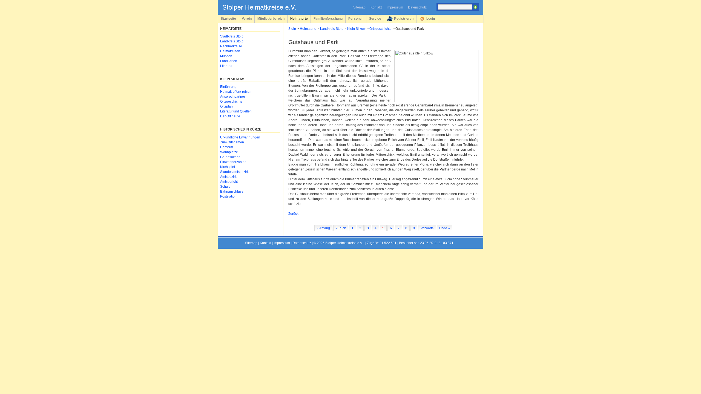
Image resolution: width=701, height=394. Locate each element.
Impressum (395, 7)
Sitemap (359, 7)
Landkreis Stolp (331, 29)
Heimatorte (299, 18)
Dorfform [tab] (226, 147)
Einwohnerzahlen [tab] (233, 162)
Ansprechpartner (232, 97)
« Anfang (323, 228)
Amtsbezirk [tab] (228, 177)
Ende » (444, 228)
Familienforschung (328, 18)
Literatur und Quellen (236, 111)
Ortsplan (226, 106)
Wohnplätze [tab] (229, 152)
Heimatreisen (230, 51)
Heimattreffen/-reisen (235, 92)
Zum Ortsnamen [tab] (232, 142)
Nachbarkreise (231, 46)
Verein (247, 18)
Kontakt (376, 7)
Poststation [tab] (228, 196)
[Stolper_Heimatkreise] (263, 10)
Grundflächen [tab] (230, 157)
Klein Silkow (356, 29)
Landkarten (228, 61)
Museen (226, 56)
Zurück (293, 214)
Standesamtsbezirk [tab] (234, 172)
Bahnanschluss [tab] (231, 191)
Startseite (228, 18)
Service (375, 18)
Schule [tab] (225, 187)
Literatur (226, 66)
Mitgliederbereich (271, 18)
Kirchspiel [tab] (227, 167)
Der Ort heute (230, 116)
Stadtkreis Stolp (231, 36)
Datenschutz (417, 7)
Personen (355, 18)
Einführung (228, 87)
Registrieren (403, 18)
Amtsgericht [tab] (229, 182)
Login (430, 18)
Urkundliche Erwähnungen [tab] (240, 137)
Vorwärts (427, 228)
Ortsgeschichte (380, 29)
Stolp (292, 29)
